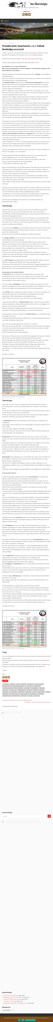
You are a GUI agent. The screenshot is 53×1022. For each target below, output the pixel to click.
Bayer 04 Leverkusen (39, 684)
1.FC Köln (18, 684)
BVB (25, 686)
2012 (26, 58)
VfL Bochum (30, 695)
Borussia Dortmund (7, 686)
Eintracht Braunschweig (8, 688)
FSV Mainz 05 (29, 689)
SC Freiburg (47, 691)
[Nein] (51, 1019)
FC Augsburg (26, 688)
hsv (9, 691)
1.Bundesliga (12, 684)
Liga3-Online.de (45, 660)
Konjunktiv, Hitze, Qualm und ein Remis (13, 997)
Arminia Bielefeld (30, 684)
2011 (23, 58)
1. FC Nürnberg (6, 684)
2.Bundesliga (23, 684)
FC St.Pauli (11, 689)
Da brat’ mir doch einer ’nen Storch (12, 999)
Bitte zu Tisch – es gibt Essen (10, 995)
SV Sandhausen (41, 693)
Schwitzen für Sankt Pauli (9, 1001)
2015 (35, 58)
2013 (29, 58)
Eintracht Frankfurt (18, 688)
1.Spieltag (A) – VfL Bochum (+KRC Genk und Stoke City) (37, 702)
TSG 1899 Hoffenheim (15, 695)
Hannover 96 (35, 689)
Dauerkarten (30, 686)
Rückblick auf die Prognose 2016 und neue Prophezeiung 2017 (17, 700)
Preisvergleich (28, 691)
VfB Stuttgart (24, 695)
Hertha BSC (41, 689)
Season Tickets (6, 693)
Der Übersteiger (39, 4)
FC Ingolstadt (42, 688)
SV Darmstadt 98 (33, 693)
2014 (32, 58)
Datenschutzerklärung (30, 1020)
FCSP (15, 689)
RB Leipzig (34, 691)
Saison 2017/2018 (40, 691)
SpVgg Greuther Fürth (14, 693)
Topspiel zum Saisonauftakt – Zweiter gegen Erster (15, 1003)
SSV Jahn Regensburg (24, 693)
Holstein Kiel (5, 691)
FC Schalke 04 (5, 689)
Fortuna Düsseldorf (21, 689)
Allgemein (5, 680)
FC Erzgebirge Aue (34, 688)
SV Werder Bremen (6, 695)
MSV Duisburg (14, 691)
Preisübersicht (21, 691)
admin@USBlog (12, 43)
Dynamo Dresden (37, 686)
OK (19, 1020)
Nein (23, 1020)
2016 (40, 58)
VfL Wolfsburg (36, 695)
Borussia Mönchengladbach (18, 686)
